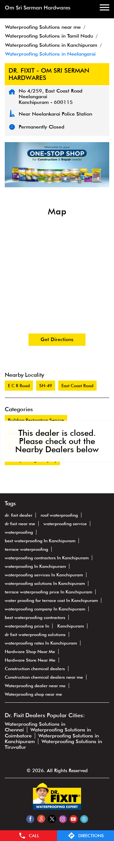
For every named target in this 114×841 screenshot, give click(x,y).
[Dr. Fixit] (57, 808)
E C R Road (19, 385)
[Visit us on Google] (41, 818)
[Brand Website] (84, 818)
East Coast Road (77, 385)
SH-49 (45, 385)
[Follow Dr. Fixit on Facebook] (30, 818)
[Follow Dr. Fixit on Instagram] (62, 818)
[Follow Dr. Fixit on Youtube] (73, 818)
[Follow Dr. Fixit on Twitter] (51, 818)
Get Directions (57, 339)
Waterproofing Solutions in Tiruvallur (53, 744)
